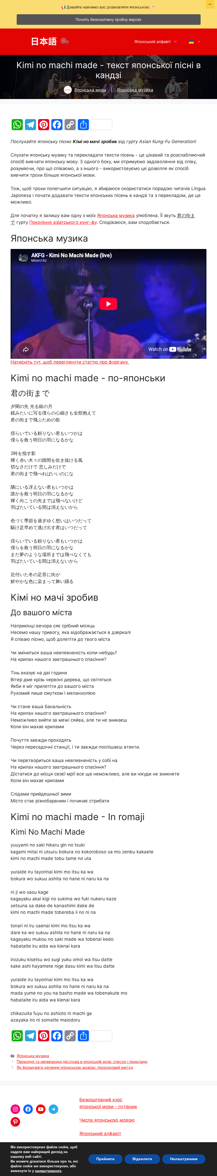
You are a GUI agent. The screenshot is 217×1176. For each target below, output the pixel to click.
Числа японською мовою (107, 1120)
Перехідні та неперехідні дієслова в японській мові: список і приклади (82, 1061)
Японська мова (90, 89)
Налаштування (183, 1158)
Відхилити (142, 1158)
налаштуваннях (48, 1171)
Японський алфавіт (152, 41)
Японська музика (135, 89)
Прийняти (105, 1158)
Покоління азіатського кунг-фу (63, 222)
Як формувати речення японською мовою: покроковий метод (75, 1067)
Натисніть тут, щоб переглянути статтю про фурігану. (70, 362)
